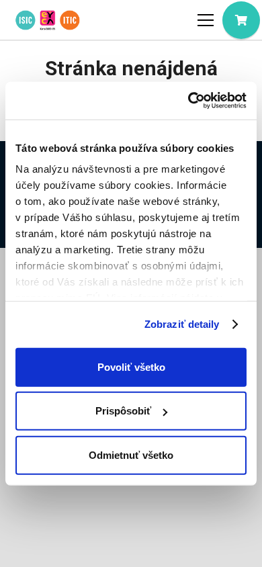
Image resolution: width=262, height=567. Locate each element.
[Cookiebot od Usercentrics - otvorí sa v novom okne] (188, 101)
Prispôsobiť (123, 411)
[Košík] (241, 20)
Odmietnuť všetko (131, 454)
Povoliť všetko (131, 366)
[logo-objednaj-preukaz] (47, 20)
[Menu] (205, 20)
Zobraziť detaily (182, 324)
